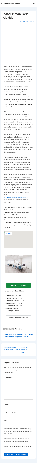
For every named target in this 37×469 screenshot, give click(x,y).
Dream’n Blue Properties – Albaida (17, 336)
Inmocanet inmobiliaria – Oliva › (25, 349)
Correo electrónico (10, 412)
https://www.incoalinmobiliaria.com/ (15, 197)
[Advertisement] (18, 44)
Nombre (6, 404)
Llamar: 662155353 (18, 285)
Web (5, 420)
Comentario (8, 377)
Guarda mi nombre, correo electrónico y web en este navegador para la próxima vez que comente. (18, 431)
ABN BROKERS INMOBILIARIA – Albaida (19, 334)
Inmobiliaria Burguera (10, 3)
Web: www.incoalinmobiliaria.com (18, 317)
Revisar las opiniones (18, 323)
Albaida (32, 21)
